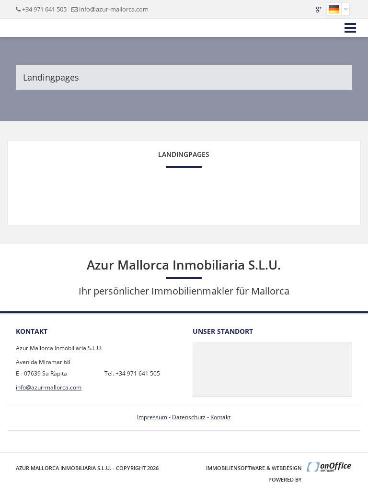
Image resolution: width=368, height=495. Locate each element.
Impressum (152, 417)
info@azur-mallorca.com (114, 9)
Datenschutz (189, 417)
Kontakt (220, 417)
